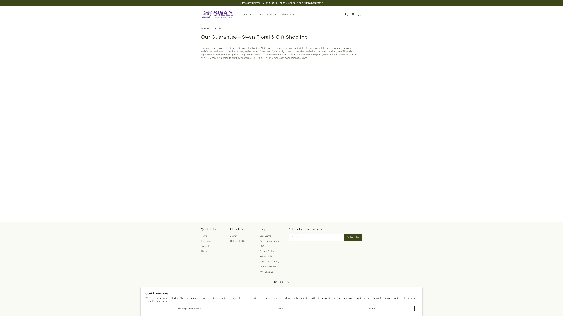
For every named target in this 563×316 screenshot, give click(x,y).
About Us (205, 251)
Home (203, 28)
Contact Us (265, 236)
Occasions (206, 241)
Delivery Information (270, 241)
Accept (280, 308)
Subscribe (353, 237)
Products (205, 246)
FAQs (262, 246)
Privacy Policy (159, 301)
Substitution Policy (269, 261)
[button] (257, 14)
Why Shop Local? (268, 272)
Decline (371, 308)
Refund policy (267, 256)
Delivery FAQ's (237, 241)
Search (233, 236)
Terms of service (268, 266)
